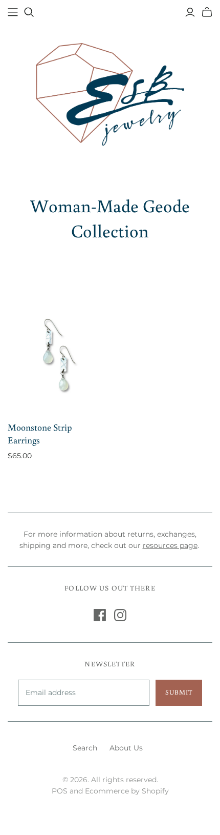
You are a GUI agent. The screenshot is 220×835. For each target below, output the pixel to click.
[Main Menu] (13, 12)
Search (85, 747)
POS (60, 791)
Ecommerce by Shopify (127, 791)
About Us (126, 747)
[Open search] (29, 12)
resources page (170, 545)
